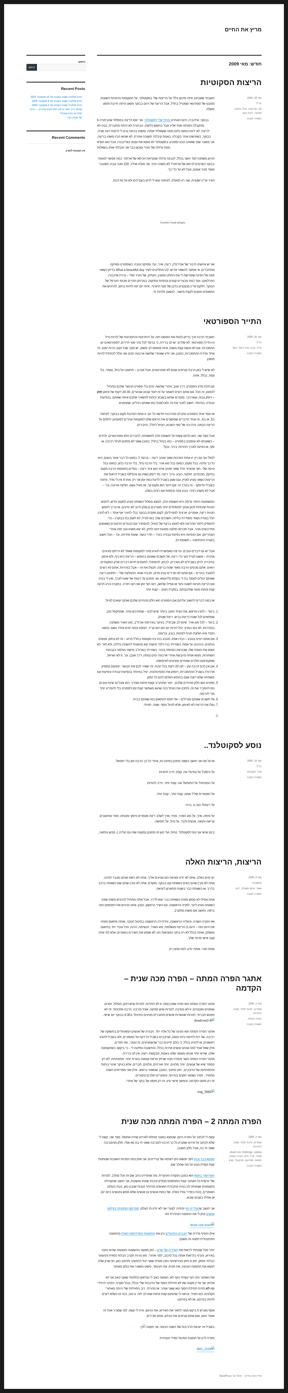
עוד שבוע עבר (74, 117)
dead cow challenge (241, 1152)
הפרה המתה (255, 1018)
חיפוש (81, 61)
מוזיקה (258, 113)
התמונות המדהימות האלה (138, 1233)
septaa (258, 1152)
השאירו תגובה (254, 118)
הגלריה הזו (192, 1208)
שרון (231, 1160)
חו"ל (259, 347)
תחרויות (257, 1013)
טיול (245, 108)
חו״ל (259, 103)
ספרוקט (249, 1160)
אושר (259, 888)
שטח (236, 1009)
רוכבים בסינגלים (176, 1233)
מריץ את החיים (243, 29)
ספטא (258, 1160)
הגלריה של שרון (167, 1250)
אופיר (259, 1156)
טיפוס (238, 108)
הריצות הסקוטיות (231, 82)
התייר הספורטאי (232, 321)
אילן (247, 1156)
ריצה (237, 888)
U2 (260, 108)
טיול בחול (244, 347)
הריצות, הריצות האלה (223, 862)
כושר (234, 347)
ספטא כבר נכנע (204, 1159)
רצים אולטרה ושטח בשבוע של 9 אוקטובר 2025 (57, 101)
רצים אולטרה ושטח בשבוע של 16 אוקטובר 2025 (56, 96)
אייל (252, 1156)
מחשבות (257, 882)
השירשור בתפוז (204, 1175)
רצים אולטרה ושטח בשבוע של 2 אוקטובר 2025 (57, 105)
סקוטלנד (251, 771)
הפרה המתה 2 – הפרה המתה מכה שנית (191, 1121)
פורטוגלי (239, 1160)
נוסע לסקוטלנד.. (233, 745)
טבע (253, 347)
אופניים (258, 1009)
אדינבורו (252, 108)
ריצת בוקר (247, 113)
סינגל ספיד (246, 1009)
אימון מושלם (248, 888)
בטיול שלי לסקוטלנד (157, 120)
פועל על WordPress (230, 1375)
